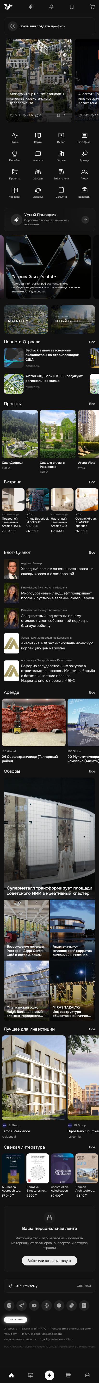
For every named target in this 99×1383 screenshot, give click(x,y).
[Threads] (46, 1305)
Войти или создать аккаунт (49, 1260)
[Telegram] (21, 1305)
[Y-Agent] (30, 6)
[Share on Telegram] (65, 55)
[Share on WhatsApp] (65, 63)
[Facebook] (59, 1305)
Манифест (10, 1334)
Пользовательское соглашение (70, 1328)
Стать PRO (15, 1319)
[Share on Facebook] (65, 46)
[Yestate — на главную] (8, 7)
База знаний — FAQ (34, 1328)
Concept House (86, 1346)
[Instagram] (9, 1305)
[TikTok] (71, 1305)
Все (92, 342)
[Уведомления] (51, 6)
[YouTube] (34, 1305)
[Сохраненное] (71, 6)
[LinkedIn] (84, 1305)
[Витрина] (68, 1375)
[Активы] (87, 1375)
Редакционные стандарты (20, 1339)
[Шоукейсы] (30, 1375)
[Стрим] (49, 1375)
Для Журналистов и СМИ (56, 1339)
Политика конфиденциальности (41, 1334)
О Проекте (10, 1328)
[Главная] (11, 1375)
